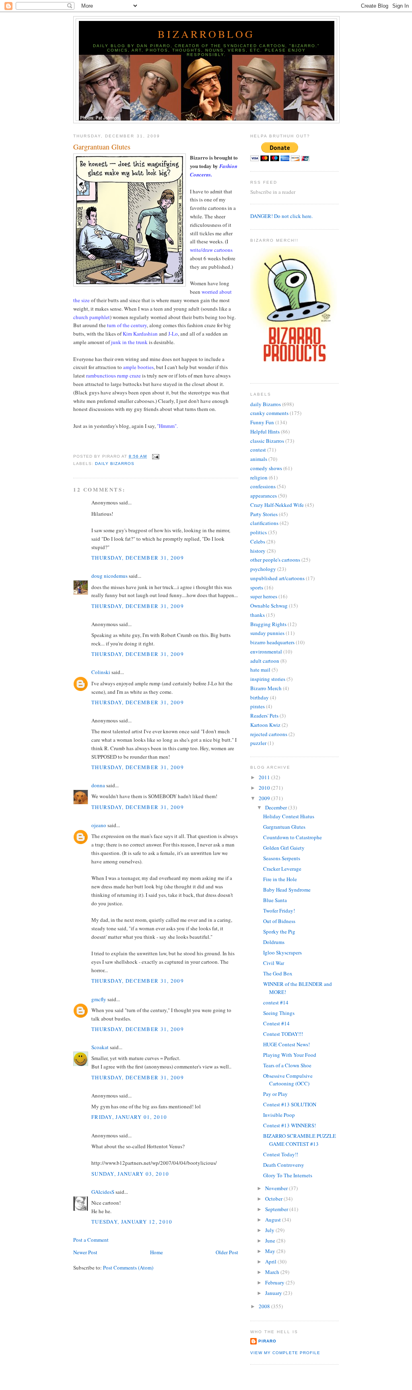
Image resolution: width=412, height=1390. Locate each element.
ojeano (98, 825)
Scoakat (100, 1047)
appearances (263, 495)
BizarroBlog (206, 34)
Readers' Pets (264, 715)
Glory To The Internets (287, 1175)
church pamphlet (91, 317)
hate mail (260, 669)
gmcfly (98, 999)
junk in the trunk (129, 342)
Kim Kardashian (140, 333)
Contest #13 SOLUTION (289, 1104)
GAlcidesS (102, 1191)
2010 (265, 787)
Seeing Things (279, 1013)
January (274, 1293)
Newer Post (85, 1252)
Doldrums (273, 942)
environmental (266, 651)
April (271, 1261)
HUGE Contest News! (286, 1044)
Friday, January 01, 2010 (129, 1116)
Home (156, 1252)
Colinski (100, 672)
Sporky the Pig (279, 931)
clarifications (264, 523)
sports (256, 587)
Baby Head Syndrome (287, 889)
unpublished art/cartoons (277, 578)
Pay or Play (275, 1093)
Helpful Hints (265, 431)
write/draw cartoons (211, 249)
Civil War (273, 963)
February (275, 1282)
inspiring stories (267, 679)
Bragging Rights (268, 624)
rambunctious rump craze (113, 375)
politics (258, 532)
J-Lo (173, 333)
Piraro (267, 1341)
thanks (257, 614)
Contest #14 (276, 1023)
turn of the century (127, 325)
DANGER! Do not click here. (281, 216)
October (274, 1198)
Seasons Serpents (281, 858)
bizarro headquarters (272, 642)
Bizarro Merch (266, 688)
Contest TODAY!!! (283, 1033)
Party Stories (264, 514)
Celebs (257, 541)
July (270, 1230)
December (276, 807)
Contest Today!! (280, 1154)
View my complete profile (285, 1353)
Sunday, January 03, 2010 (130, 1173)
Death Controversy (283, 1164)
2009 (265, 798)
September (277, 1209)
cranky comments (269, 413)
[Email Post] (154, 456)
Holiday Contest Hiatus (288, 816)
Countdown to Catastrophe (292, 837)
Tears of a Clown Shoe (287, 1065)
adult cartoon (264, 660)
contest (258, 449)
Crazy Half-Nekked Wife (277, 504)
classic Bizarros (267, 440)
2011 (265, 777)
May (270, 1251)
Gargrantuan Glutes (101, 146)
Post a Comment (91, 1239)
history (258, 550)
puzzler (258, 743)
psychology (263, 569)
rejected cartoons (268, 734)
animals (258, 459)
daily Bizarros (114, 463)
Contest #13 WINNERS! (289, 1125)
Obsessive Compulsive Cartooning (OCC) (288, 1079)
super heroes (263, 596)
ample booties (138, 367)
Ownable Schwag (269, 605)
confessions (263, 486)
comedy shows (266, 468)
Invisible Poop (279, 1114)
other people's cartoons (275, 559)
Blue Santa (275, 900)
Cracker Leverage (282, 868)
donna (98, 785)
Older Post (227, 1252)
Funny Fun (262, 422)
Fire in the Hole (280, 879)
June (270, 1240)
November (277, 1188)
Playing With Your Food (289, 1054)
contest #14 (275, 1002)
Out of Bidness (279, 921)
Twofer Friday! (279, 910)
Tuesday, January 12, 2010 (132, 1221)
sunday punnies (267, 633)
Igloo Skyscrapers (282, 952)
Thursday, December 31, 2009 (137, 557)
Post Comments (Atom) (128, 1267)
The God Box (278, 973)
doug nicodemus (109, 575)
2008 (265, 1306)
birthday (259, 697)
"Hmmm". (167, 425)
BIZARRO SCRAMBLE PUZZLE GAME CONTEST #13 (299, 1139)
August (273, 1219)
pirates (257, 706)
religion (259, 477)
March (272, 1272)
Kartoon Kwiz (265, 724)
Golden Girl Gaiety (284, 847)
